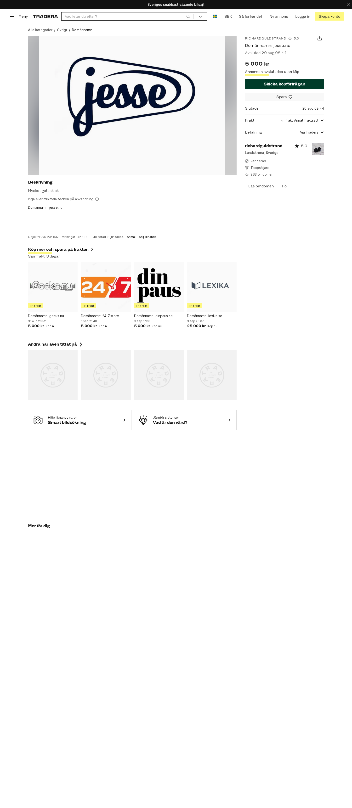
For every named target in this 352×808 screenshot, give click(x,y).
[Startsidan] (45, 16)
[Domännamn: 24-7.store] (106, 287)
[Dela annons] (319, 38)
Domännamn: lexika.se (204, 316)
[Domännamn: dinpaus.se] (159, 287)
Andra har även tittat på (56, 344)
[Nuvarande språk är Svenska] (215, 16)
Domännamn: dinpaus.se (153, 316)
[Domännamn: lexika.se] (212, 287)
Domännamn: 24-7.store (100, 316)
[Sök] (188, 16)
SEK (228, 16)
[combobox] (127, 16)
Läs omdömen (261, 186)
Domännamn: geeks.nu (46, 316)
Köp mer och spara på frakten (58, 249)
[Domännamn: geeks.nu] (53, 287)
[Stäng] (348, 4)
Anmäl (131, 237)
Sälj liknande (148, 237)
